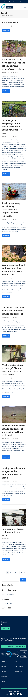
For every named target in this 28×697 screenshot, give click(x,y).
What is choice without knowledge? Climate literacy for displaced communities (13, 370)
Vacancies (4, 676)
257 (22, 573)
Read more (6, 30)
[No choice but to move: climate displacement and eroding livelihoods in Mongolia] (14, 414)
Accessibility (4, 666)
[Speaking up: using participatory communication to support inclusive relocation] (14, 192)
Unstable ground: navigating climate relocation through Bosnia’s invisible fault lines (12, 126)
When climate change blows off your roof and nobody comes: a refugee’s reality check (13, 64)
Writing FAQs (18, 671)
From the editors (10, 23)
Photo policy (19, 666)
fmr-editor (15, 26)
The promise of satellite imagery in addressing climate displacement (13, 311)
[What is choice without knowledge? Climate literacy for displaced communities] (14, 354)
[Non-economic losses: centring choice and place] (14, 518)
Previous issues (23, 2)
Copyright (4, 661)
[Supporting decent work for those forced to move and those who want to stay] (14, 254)
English (7, 15)
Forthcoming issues (13, 2)
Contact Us (4, 671)
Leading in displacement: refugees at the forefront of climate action (14, 473)
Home (2, 15)
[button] (25, 6)
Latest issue (4, 2)
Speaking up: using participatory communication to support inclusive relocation (11, 209)
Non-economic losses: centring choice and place (12, 532)
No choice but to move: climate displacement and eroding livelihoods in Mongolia (13, 430)
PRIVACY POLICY (19, 661)
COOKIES (3, 681)
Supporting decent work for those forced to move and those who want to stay (14, 270)
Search (23, 580)
